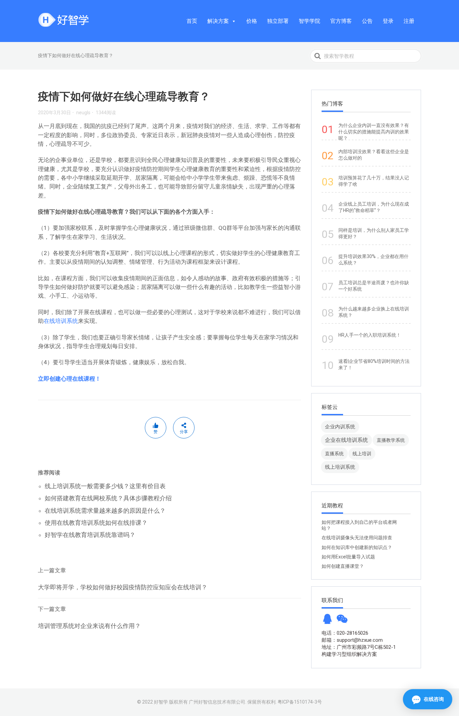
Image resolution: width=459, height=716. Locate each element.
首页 (191, 21)
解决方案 (218, 21)
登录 (388, 21)
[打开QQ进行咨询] (327, 621)
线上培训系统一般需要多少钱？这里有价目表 (105, 486)
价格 (251, 21)
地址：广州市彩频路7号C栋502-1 (359, 647)
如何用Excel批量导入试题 (348, 556)
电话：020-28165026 (345, 633)
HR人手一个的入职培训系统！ (369, 335)
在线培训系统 (61, 321)
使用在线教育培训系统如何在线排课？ (96, 522)
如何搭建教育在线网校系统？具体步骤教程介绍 (108, 498)
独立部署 (278, 21)
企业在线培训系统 (346, 440)
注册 (409, 21)
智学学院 (309, 21)
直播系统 (334, 453)
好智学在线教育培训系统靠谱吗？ (90, 534)
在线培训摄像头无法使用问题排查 (357, 537)
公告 (367, 21)
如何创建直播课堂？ (343, 566)
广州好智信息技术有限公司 (217, 702)
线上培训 (361, 453)
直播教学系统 (391, 440)
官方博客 (341, 21)
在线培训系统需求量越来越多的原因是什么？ (105, 510)
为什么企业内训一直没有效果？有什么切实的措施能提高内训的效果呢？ (373, 132)
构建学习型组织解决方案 (349, 654)
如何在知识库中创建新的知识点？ (357, 547)
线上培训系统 (340, 467)
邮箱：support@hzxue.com (352, 640)
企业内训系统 (340, 426)
